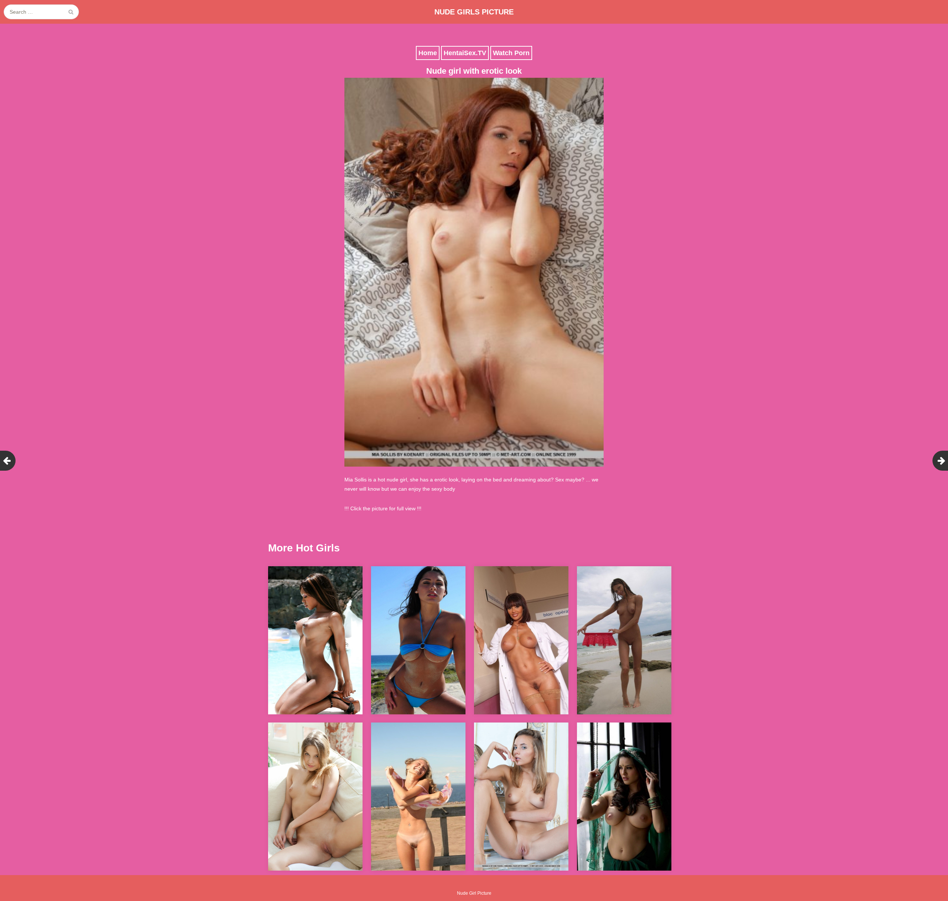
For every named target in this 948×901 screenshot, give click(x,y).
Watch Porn (511, 53)
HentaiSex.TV (465, 53)
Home (427, 53)
